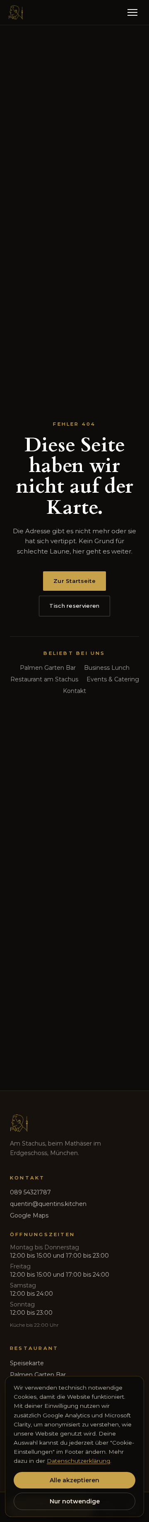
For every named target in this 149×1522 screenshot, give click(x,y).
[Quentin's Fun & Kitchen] (15, 12)
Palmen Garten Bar (48, 667)
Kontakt (74, 691)
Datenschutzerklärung (78, 1460)
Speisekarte (27, 1363)
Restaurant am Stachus (44, 679)
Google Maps (29, 1215)
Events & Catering (113, 679)
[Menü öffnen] (132, 12)
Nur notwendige (75, 1501)
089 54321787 (30, 1192)
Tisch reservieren (74, 605)
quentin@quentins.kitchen (48, 1204)
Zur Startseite (74, 581)
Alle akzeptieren (74, 1480)
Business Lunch (107, 667)
